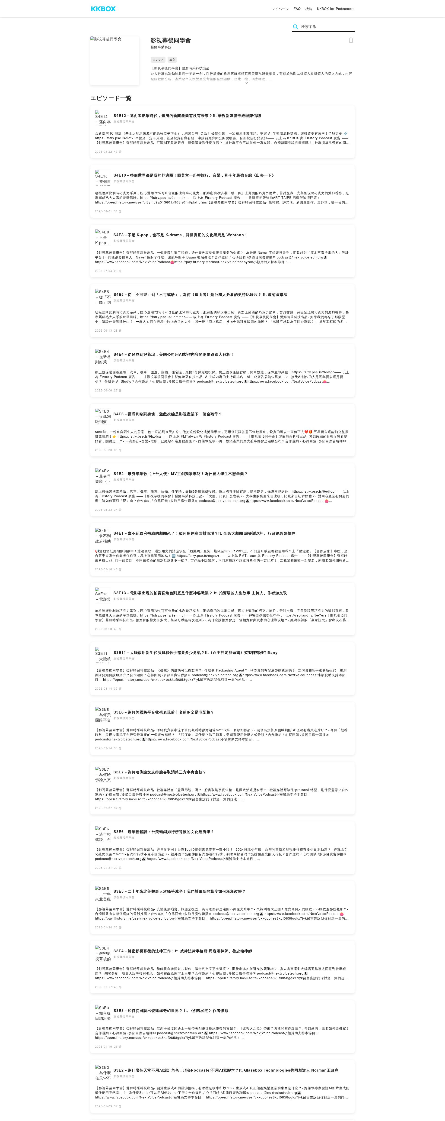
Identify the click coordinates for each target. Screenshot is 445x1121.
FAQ (297, 8)
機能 (308, 8)
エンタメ (158, 59)
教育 (172, 59)
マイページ (280, 8)
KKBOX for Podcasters (336, 8)
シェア (351, 40)
